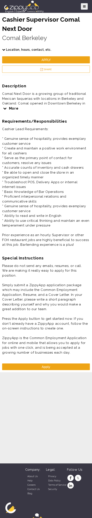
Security (52, 489)
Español (20, 11)
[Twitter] (78, 478)
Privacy (52, 476)
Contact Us (33, 489)
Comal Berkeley (24, 38)
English (9, 11)
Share (47, 69)
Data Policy (54, 480)
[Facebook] (70, 478)
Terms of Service (57, 485)
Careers (31, 485)
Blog (29, 493)
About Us (32, 476)
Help (30, 480)
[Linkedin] (70, 485)
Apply (46, 60)
